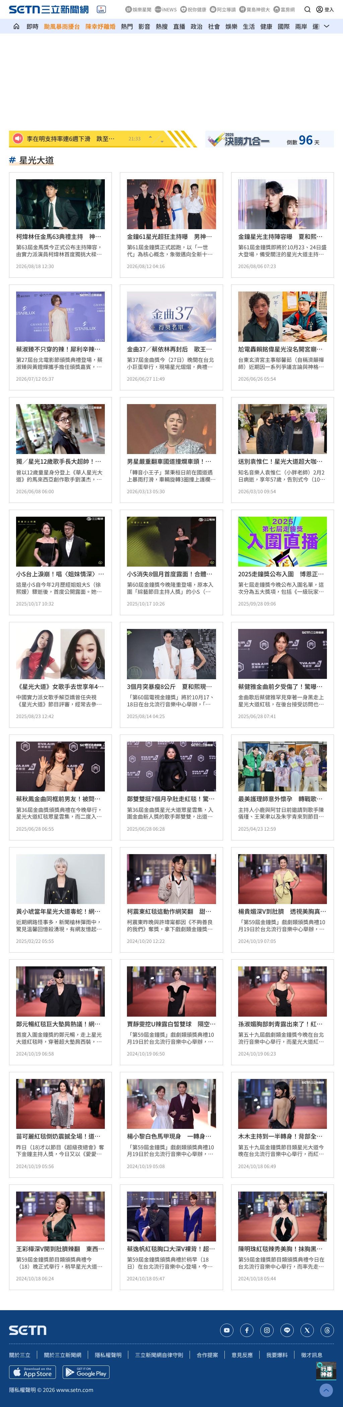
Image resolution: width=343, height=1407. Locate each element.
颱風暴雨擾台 (62, 26)
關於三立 (19, 1355)
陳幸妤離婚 (100, 26)
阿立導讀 (226, 9)
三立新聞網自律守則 (159, 1355)
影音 (144, 26)
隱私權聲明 (108, 1355)
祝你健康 (197, 9)
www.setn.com (74, 1390)
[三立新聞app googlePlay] (86, 1372)
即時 (32, 26)
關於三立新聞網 (62, 1355)
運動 (319, 26)
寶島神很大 (258, 9)
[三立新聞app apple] (32, 1372)
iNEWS (169, 9)
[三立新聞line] (287, 1330)
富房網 (288, 9)
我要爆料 (277, 1355)
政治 (197, 26)
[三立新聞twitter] (307, 1330)
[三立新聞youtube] (226, 1330)
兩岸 (301, 26)
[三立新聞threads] (327, 1330)
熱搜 (162, 26)
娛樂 (231, 26)
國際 (284, 26)
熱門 (127, 26)
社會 (214, 26)
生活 (249, 26)
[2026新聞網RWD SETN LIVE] (101, 9)
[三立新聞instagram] (267, 1330)
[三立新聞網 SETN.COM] (16, 26)
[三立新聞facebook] (247, 1330)
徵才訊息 (312, 1355)
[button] (307, 9)
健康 (266, 26)
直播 (179, 26)
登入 (329, 9)
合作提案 (207, 1355)
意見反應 (242, 1355)
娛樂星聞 (142, 9)
